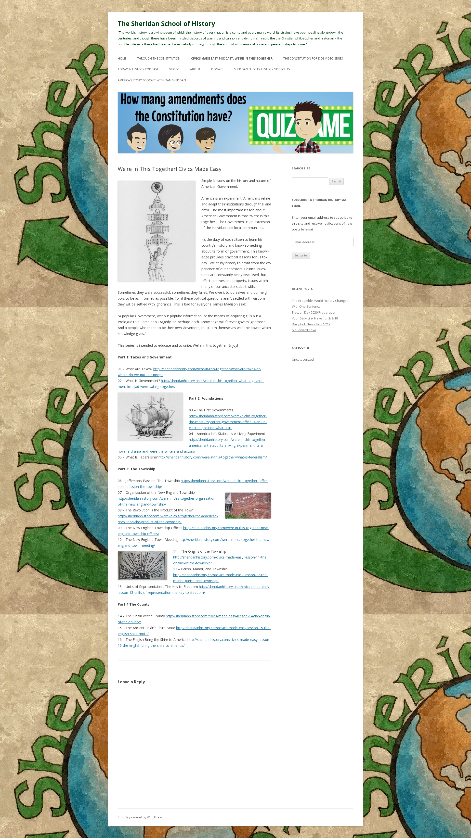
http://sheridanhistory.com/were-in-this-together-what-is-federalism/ (212, 457)
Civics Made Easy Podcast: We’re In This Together (232, 58)
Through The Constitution (158, 58)
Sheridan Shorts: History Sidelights (262, 69)
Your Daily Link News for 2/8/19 (315, 318)
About (195, 69)
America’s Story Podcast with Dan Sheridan (152, 80)
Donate (217, 69)
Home (122, 58)
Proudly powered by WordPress (140, 817)
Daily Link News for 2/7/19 (311, 324)
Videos (174, 69)
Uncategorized (303, 359)
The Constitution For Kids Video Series (313, 58)
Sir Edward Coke (304, 330)
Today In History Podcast (138, 69)
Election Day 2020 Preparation (314, 312)
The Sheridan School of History (166, 23)
